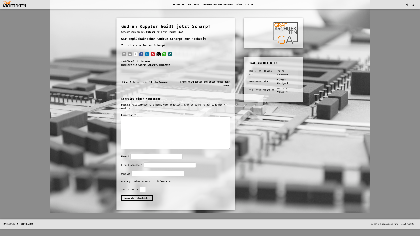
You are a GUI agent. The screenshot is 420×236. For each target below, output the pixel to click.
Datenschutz (10, 224)
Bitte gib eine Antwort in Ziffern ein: (146, 181)
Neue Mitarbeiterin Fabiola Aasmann (146, 82)
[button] (124, 54)
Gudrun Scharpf (154, 45)
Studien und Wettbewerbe (217, 4)
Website (125, 173)
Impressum (27, 224)
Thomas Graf (175, 32)
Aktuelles (178, 4)
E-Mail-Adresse (131, 165)
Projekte (193, 4)
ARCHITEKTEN (14, 4)
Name (125, 156)
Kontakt (250, 4)
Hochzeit (164, 65)
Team (147, 61)
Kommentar (128, 115)
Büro (239, 4)
